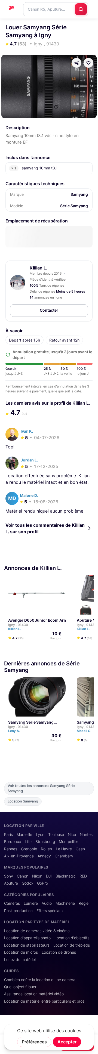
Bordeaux (12, 841)
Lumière (31, 903)
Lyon (40, 834)
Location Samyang (23, 801)
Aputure (11, 883)
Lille (28, 841)
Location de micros (21, 952)
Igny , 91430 (18, 625)
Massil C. (84, 731)
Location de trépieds (71, 945)
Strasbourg (45, 841)
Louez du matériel (20, 959)
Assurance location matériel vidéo (34, 994)
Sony (8, 876)
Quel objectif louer (20, 987)
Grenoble (29, 849)
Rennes (10, 849)
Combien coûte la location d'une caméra (39, 980)
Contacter (49, 310)
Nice (72, 834)
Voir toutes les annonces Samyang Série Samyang (41, 788)
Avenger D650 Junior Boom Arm (37, 620)
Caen (80, 849)
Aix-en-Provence (19, 856)
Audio (47, 903)
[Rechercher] (81, 9)
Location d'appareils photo (27, 938)
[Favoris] (88, 63)
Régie (83, 903)
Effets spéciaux (49, 911)
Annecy (44, 856)
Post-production (18, 911)
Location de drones (59, 952)
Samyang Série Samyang (31, 722)
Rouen (46, 849)
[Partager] (76, 63)
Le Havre (64, 849)
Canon (22, 876)
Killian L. (38, 268)
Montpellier (68, 841)
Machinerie (65, 903)
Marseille (24, 834)
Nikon (37, 876)
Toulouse (56, 834)
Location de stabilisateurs (27, 945)
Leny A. (14, 731)
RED (83, 876)
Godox (27, 883)
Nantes (86, 834)
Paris (8, 834)
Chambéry (64, 856)
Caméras (12, 903)
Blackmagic (66, 876)
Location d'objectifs (71, 938)
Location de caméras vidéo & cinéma (37, 931)
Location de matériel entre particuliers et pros (44, 1001)
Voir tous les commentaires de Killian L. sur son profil (45, 528)
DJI (49, 876)
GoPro (42, 883)
